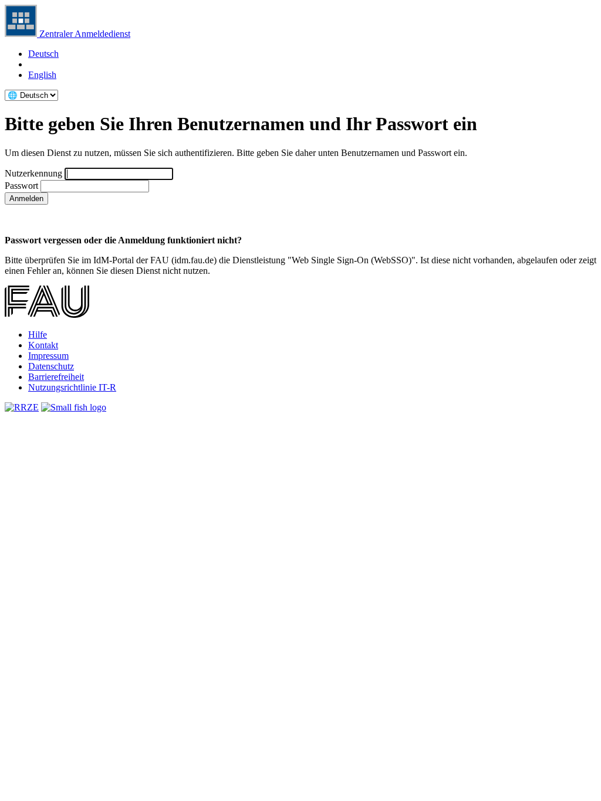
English (42, 75)
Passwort (21, 186)
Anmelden (26, 198)
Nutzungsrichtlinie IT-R (72, 387)
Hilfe (37, 335)
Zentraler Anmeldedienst (83, 34)
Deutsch (43, 54)
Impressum (48, 356)
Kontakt (43, 345)
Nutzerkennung (33, 173)
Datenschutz (51, 366)
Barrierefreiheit (56, 377)
